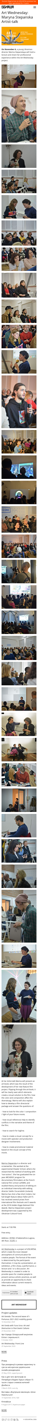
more (4, 1351)
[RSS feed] (17, 1420)
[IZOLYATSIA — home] (8, 7)
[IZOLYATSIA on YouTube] (8, 1420)
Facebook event (30, 1293)
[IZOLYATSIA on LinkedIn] (14, 1420)
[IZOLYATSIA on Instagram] (11, 1420)
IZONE (12, 1238)
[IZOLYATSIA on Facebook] (3, 1420)
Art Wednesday (8, 1249)
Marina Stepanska (9, 1163)
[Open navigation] (34, 7)
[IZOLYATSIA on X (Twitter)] (5, 1420)
